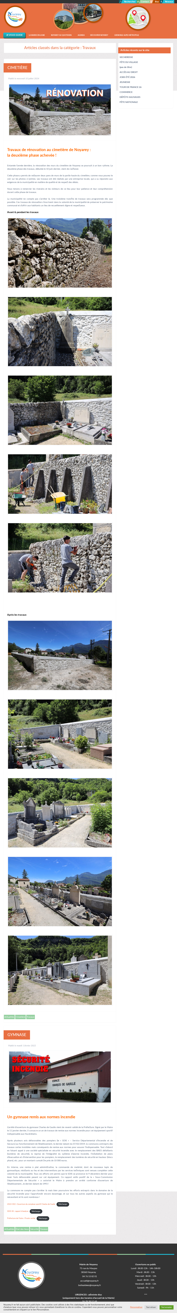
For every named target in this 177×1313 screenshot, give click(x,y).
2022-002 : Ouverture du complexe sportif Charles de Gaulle (31, 1204)
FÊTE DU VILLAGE (129, 62)
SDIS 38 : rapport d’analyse (17, 1211)
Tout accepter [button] (166, 1307)
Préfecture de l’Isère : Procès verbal (21, 1218)
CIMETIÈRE (17, 68)
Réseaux (169, 2)
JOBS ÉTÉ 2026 (127, 77)
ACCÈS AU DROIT (129, 72)
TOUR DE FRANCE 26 (130, 87)
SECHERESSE (126, 57)
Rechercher (130, 2)
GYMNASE (16, 1035)
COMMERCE (126, 92)
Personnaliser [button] (136, 1307)
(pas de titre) (126, 67)
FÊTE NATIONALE (129, 102)
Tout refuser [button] (151, 1307)
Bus (157, 2)
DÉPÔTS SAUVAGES (130, 97)
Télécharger (62, 1204)
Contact (145, 2)
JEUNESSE (125, 82)
